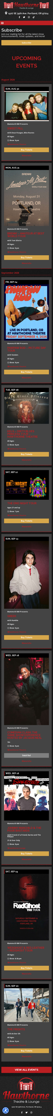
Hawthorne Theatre (17, 144)
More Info (26, 155)
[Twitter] (24, 17)
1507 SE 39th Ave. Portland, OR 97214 (28, 13)
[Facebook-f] (19, 17)
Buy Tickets (26, 150)
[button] (2, 23)
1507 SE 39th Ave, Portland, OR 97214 (27, 1107)
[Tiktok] (34, 17)
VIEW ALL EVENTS (26, 1069)
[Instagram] (29, 17)
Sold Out (26, 755)
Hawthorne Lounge (17, 848)
